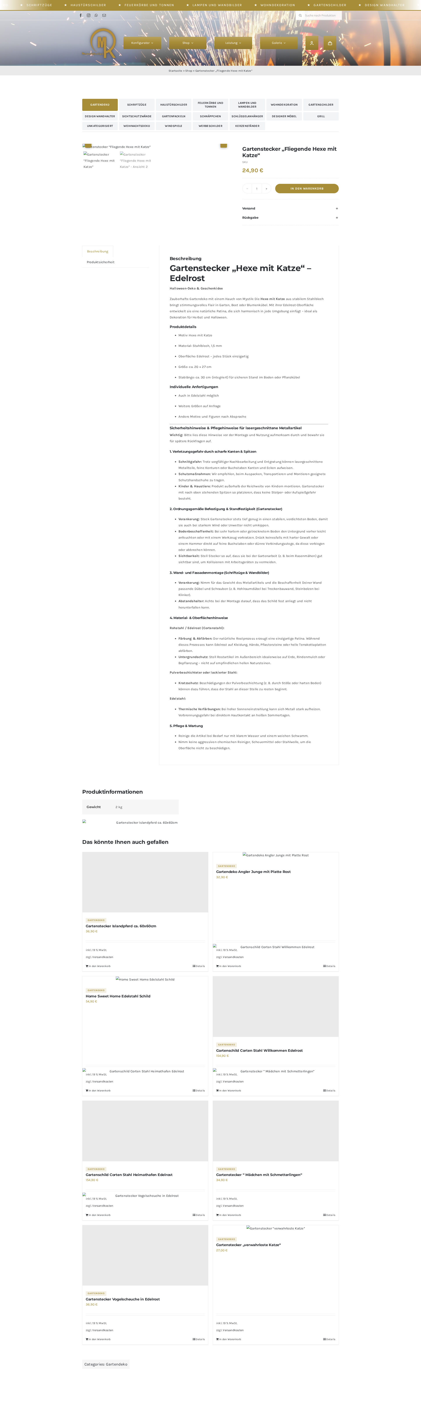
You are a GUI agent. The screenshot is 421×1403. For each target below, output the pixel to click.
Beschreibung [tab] (97, 251)
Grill (321, 116)
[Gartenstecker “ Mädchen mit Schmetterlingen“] (276, 1131)
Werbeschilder (210, 126)
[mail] (104, 15)
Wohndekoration (277, 5)
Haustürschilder (88, 5)
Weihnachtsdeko (136, 126)
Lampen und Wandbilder (217, 5)
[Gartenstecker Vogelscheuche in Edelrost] (145, 1255)
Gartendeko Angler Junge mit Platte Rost (253, 872)
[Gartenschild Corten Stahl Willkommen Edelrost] (276, 1006)
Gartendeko (99, 104)
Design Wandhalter (385, 5)
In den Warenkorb (307, 188)
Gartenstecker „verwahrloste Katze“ (248, 1245)
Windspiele (173, 126)
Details (200, 966)
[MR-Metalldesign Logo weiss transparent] (101, 25)
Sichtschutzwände (137, 116)
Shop (188, 70)
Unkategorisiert (100, 126)
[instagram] (88, 15)
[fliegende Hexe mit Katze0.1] (156, 147)
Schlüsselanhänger (247, 116)
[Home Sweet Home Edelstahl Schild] (145, 979)
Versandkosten (102, 957)
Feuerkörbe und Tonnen (149, 5)
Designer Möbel (284, 116)
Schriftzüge (39, 5)
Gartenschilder (330, 5)
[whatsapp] (96, 15)
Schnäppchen (210, 116)
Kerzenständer (247, 126)
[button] (290, 208)
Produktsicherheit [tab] (100, 262)
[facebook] (80, 15)
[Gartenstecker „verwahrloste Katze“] (276, 1228)
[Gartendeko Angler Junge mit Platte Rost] (276, 855)
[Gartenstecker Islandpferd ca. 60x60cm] (145, 882)
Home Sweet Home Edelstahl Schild (118, 996)
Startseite (175, 70)
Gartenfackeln (174, 116)
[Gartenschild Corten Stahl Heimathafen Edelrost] (145, 1131)
